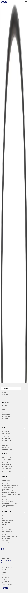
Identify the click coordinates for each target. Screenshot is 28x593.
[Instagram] (8, 560)
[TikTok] (1, 562)
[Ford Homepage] (5, 589)
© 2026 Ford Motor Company (8, 567)
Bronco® (4, 392)
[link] (4, 569)
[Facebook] (1, 560)
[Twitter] (4, 560)
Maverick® (4, 394)
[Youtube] (6, 560)
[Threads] (10, 560)
